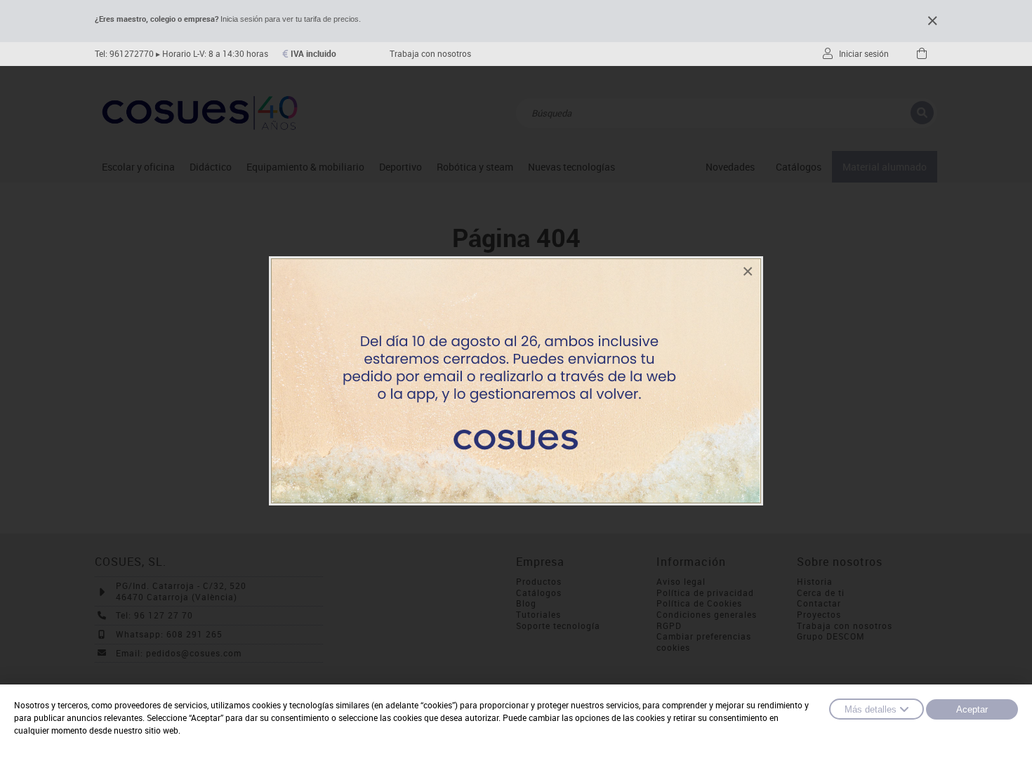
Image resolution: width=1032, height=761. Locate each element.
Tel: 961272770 (124, 53)
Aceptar (972, 709)
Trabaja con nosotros (430, 53)
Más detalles (871, 709)
